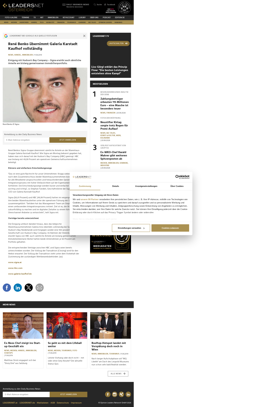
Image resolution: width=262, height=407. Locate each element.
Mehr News (9, 305)
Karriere (82, 22)
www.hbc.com (15, 268)
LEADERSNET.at (10, 403)
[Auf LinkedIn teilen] (18, 288)
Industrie (104, 165)
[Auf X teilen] (29, 288)
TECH (42, 22)
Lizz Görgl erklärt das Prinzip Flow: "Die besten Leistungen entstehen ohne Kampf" (109, 70)
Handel (34, 22)
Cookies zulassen (170, 228)
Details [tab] (115, 186)
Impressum (76, 403)
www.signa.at (15, 262)
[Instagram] (114, 394)
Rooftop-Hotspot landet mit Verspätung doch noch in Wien (109, 346)
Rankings (118, 22)
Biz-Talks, (111, 133)
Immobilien (53, 18)
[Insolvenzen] (111, 11)
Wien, (119, 135)
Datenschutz (63, 403)
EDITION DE (120, 18)
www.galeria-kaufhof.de (20, 274)
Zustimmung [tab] (85, 186)
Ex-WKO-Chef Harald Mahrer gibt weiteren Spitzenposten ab (113, 155)
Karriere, (124, 163)
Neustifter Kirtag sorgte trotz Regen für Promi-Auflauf (114, 125)
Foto (74, 351)
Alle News (116, 374)
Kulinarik (105, 138)
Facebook (111, 5)
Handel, (18, 55)
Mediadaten (42, 403)
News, (11, 55)
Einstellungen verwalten (129, 228)
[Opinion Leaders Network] (124, 7)
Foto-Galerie (11, 18)
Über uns (94, 18)
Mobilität (50, 22)
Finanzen (60, 22)
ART (41, 18)
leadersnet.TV (101, 36)
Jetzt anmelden (67, 140)
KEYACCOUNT (68, 18)
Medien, (104, 163)
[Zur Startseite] (23, 7)
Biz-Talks (92, 22)
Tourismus (71, 22)
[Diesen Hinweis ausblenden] (84, 35)
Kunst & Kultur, (108, 135)
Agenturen (24, 22)
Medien (14, 22)
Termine (25, 18)
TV (35, 18)
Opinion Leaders (105, 22)
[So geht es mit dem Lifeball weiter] (67, 325)
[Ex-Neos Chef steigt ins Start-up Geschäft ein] (23, 325)
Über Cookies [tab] (177, 186)
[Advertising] (110, 237)
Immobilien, (114, 163)
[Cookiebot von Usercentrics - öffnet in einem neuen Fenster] (177, 177)
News (6, 22)
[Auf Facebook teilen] (7, 288)
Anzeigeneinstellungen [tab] (146, 186)
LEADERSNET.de (27, 403)
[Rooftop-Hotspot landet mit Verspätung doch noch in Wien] (110, 325)
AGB (52, 403)
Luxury (82, 18)
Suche (99, 5)
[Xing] (121, 394)
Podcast (107, 18)
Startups (8, 353)
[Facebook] (108, 394)
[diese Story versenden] (39, 288)
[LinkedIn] (128, 394)
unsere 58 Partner (90, 199)
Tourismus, (67, 351)
